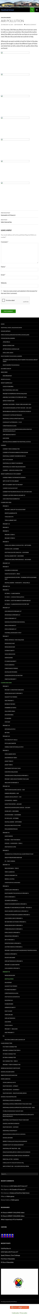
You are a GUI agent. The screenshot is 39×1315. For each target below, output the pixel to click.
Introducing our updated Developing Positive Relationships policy (17, 430)
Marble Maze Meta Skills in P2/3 (14, 747)
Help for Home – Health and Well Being (15, 1093)
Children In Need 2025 (11, 570)
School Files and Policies (8, 1096)
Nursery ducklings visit (10, 488)
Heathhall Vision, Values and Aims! (11, 327)
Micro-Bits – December (12, 811)
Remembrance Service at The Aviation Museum (17, 411)
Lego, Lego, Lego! (8, 352)
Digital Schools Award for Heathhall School (17, 441)
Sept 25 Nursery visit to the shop (13, 484)
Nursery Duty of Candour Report (13, 1145)
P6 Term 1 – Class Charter (12, 593)
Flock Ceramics (9, 665)
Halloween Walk (10, 711)
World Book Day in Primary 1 (14, 693)
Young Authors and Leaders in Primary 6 (17, 914)
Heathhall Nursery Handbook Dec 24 (14, 456)
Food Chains (8, 1025)
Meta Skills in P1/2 (10, 729)
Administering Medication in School (14, 1134)
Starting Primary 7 (10, 679)
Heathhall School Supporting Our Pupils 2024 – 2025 (19, 1107)
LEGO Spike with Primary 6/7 (13, 611)
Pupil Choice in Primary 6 (12, 932)
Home (2, 324)
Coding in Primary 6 (11, 954)
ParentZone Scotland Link (9, 1075)
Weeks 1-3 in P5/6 (9, 879)
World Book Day (10, 647)
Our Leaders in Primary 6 (12, 968)
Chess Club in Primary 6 (12, 889)
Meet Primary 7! (9, 1032)
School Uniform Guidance (11, 1123)
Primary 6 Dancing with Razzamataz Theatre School (21, 950)
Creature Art (9, 1014)
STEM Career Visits (10, 754)
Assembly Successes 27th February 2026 (15, 397)
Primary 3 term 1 (10, 534)
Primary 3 (6, 531)
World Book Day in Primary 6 (14, 925)
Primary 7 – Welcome (11, 1029)
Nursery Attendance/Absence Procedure (15, 452)
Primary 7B (6, 972)
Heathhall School (7, 10)
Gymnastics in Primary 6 (8, 214)
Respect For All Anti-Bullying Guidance (15, 1141)
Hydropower (9, 1004)
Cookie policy (15, 1313)
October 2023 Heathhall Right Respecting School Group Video (20, 360)
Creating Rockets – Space (12, 574)
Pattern (7, 732)
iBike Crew (4, 372)
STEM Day (7, 722)
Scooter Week (9, 714)
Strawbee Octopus (10, 707)
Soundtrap (8, 982)
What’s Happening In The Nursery (11, 474)
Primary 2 (6, 527)
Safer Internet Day (6, 221)
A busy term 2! (9, 761)
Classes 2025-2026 (6, 502)
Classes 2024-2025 (6, 682)
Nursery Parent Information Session (14, 477)
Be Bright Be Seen (10, 704)
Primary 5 (6, 566)
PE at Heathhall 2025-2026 (10, 390)
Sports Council (5, 379)
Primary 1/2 (6, 524)
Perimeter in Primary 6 (12, 936)
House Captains (5, 331)
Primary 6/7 (6, 607)
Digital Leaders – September (13, 822)
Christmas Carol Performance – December (18, 559)
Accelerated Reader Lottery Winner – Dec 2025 (17, 408)
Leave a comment (31, 24)
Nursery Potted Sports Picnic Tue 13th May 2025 (17, 491)
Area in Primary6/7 (10, 625)
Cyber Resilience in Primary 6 (13, 929)
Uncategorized (6, 17)
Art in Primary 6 (9, 939)
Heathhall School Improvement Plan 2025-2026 (17, 1104)
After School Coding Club (11, 349)
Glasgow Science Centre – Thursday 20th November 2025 (20, 578)
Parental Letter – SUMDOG (11, 1159)
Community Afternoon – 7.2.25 (12, 422)
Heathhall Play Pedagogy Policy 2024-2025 (16, 1120)
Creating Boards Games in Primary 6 (16, 904)
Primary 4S (6, 832)
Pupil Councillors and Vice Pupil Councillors (15, 334)
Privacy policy (23, 1313)
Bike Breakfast (7, 375)
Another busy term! (11, 757)
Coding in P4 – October (12, 549)
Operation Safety (10, 1007)
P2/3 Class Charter (10, 743)
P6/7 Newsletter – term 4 (10, 1061)
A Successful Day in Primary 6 (14, 918)
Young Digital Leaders (8, 338)
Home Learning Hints (9, 1082)
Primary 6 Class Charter (12, 964)
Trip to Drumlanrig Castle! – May (15, 789)
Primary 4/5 (6, 563)
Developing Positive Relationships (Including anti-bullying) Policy (18, 1115)
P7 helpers (8, 718)
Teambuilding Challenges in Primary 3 (16, 775)
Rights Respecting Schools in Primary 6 (17, 893)
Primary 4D (6, 786)
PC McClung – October (11, 818)
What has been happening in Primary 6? (16, 911)
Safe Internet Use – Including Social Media (16, 1166)
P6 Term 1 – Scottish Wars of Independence (18, 600)
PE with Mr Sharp (10, 957)
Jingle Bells (6, 342)
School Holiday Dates (7, 1071)
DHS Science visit (10, 643)
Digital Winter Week (11, 672)
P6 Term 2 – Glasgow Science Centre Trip (17, 604)
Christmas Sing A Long (9, 425)
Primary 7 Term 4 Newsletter (11, 1064)
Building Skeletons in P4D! (13, 825)
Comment (4, 242)
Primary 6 (6, 590)
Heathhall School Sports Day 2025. (13, 418)
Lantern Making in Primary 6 (13, 947)
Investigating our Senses (12, 882)
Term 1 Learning (10, 872)
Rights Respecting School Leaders (11, 356)
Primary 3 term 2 (10, 538)
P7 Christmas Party (10, 661)
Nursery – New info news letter (12, 470)
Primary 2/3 (6, 736)
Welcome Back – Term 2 (12, 868)
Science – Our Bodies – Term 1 (13, 843)
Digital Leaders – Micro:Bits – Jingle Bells (17, 582)
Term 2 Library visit (11, 520)
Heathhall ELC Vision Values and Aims (14, 466)
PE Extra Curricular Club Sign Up (15, 1039)
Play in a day (8, 1011)
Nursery (3, 445)
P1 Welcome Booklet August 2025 (13, 1111)
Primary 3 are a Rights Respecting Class (17, 779)
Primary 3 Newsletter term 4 (11, 1050)
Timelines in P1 (9, 516)
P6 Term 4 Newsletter (9, 1057)
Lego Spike (6, 438)
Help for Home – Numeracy (11, 1089)
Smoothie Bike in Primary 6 (13, 943)
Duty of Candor (8, 459)
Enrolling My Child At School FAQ (13, 1162)
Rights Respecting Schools (11, 365)
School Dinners (8, 1137)
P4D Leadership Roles (11, 829)
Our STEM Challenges (11, 772)
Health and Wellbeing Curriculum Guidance (16, 1152)
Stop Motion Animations (12, 996)
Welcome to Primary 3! (12, 782)
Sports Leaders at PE (11, 513)
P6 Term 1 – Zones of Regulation (14, 597)
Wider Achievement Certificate (10, 1068)
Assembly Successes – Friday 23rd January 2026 (17, 404)
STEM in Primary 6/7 (10, 618)
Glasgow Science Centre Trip (13, 675)
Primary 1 (6, 506)
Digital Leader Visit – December (14, 556)
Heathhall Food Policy (10, 1130)
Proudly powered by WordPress (9, 1301)
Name (3, 267)
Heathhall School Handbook (12, 1100)
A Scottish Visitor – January (13, 804)
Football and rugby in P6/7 (13, 632)
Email (3, 275)
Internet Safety (9, 650)
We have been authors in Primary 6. (15, 922)
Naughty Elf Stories (11, 697)
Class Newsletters (6, 1043)
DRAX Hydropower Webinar (13, 857)
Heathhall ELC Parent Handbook (13, 463)
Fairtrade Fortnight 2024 (13, 768)
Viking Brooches (10, 654)
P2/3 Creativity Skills (11, 739)
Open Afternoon (10, 1018)
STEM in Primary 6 (10, 897)
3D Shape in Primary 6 (11, 900)
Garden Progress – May (12, 793)
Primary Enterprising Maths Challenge (15, 393)
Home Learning (5, 1079)
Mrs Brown (19, 24)
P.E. (4, 1036)
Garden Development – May (13, 797)
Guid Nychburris (8, 386)
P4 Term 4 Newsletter (9, 1054)
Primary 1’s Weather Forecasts (14, 689)
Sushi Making (9, 836)
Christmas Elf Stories (11, 668)
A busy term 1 (9, 764)
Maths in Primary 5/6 (11, 875)
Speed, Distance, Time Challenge (14, 640)
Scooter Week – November (13, 814)
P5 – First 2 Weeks (10, 861)
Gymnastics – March (11, 800)
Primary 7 (6, 636)
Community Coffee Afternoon (12, 415)
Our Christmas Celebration (11, 499)
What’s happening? (6, 383)
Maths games (9, 657)
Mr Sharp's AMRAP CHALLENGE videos (12, 1212)
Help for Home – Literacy (10, 1086)
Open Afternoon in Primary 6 (14, 961)
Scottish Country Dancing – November (17, 552)
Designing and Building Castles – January (17, 807)
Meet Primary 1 (9, 700)
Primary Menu (36, 10)
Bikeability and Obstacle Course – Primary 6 (18, 907)
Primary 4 (6, 541)
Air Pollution (9, 979)
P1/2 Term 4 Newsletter (10, 1046)
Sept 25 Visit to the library (11, 481)
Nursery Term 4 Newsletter (11, 449)
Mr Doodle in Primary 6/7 (12, 615)
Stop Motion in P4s (10, 847)
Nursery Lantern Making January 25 (14, 495)
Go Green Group (6, 368)
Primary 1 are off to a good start (15, 509)
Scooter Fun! (9, 1000)
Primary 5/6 (6, 586)
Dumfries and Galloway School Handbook (16, 1155)
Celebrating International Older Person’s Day (19, 854)
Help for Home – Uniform (10, 1127)
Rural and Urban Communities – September (18, 545)
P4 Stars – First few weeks (12, 839)
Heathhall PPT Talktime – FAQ (11, 1148)
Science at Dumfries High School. (15, 622)
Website (3, 283)
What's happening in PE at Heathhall (11, 1219)
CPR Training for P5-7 (9, 434)
